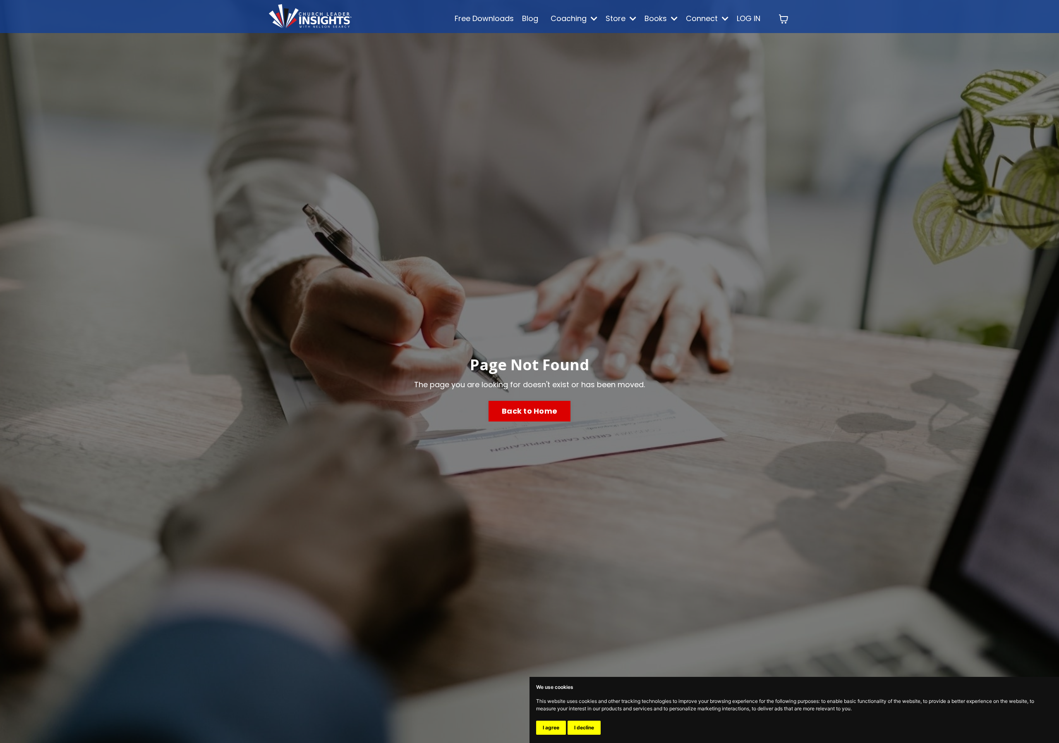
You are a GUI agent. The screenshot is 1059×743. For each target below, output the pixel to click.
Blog (530, 18)
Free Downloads (484, 18)
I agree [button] (551, 727)
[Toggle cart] (783, 19)
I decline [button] (584, 727)
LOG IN (748, 18)
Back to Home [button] (529, 411)
